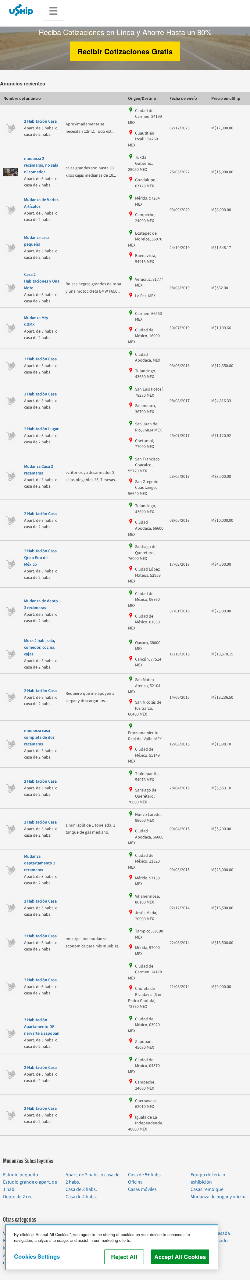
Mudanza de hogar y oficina (219, 1197)
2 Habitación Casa (40, 121)
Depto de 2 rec (17, 1197)
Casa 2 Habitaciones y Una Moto (41, 281)
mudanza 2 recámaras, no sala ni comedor (41, 165)
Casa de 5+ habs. (145, 1175)
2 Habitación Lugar (41, 429)
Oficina (135, 1182)
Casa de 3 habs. (81, 1189)
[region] (111, 1247)
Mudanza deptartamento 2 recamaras (39, 863)
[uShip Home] (21, 9)
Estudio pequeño (20, 1175)
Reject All (124, 1257)
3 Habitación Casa (40, 394)
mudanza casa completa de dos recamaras (39, 737)
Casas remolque (207, 1189)
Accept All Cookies (180, 1257)
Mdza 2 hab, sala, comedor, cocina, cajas (39, 647)
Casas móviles (142, 1189)
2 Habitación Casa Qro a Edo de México (40, 558)
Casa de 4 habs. (81, 1197)
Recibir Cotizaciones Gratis (125, 51)
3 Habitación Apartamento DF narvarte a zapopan (41, 1027)
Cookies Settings (37, 1256)
